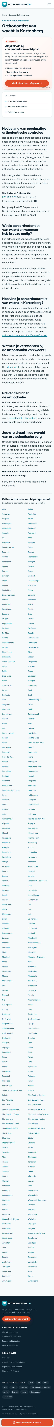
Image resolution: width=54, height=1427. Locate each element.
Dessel (5, 647)
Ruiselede (6, 1081)
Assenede (6, 542)
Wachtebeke (33, 1195)
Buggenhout (7, 623)
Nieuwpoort (7, 1004)
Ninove (5, 1009)
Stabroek (6, 1138)
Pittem (30, 1047)
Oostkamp (6, 1019)
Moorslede (32, 985)
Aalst (4, 509)
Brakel (30, 604)
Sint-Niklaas (33, 1124)
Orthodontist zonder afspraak (14, 1362)
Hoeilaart (5, 776)
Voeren (31, 1181)
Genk (30, 695)
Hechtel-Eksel (33, 738)
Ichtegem (32, 800)
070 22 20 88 (9, 197)
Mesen (5, 976)
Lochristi (5, 923)
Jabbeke (31, 809)
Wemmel (31, 1205)
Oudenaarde (7, 1033)
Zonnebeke (32, 1262)
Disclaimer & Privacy (10, 1371)
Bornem (5, 600)
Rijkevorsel (32, 1066)
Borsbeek (32, 600)
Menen (5, 966)
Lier (29, 904)
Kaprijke (31, 823)
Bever (30, 571)
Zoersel (5, 1257)
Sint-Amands (7, 1100)
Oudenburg (32, 1033)
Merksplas (32, 971)
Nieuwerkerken (34, 1000)
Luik (38, 1382)
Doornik (15, 1392)
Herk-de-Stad (7, 757)
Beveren (5, 576)
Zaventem (6, 1243)
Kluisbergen (33, 833)
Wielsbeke (6, 1224)
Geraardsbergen (34, 700)
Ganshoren (32, 685)
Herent (31, 747)
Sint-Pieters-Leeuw (10, 1128)
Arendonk (32, 533)
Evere (4, 681)
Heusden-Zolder (34, 766)
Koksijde (5, 847)
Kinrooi (5, 833)
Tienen (5, 1162)
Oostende (6, 1014)
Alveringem (6, 523)
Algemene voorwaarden (12, 1367)
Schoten (5, 1095)
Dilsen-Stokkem (8, 662)
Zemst (4, 1252)
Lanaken (31, 876)
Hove (4, 795)
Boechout (32, 585)
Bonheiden (6, 590)
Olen (30, 1009)
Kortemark (6, 852)
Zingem (31, 1252)
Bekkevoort (7, 561)
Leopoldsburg (33, 895)
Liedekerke (6, 904)
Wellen (5, 1205)
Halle (30, 723)
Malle (4, 952)
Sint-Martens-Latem (10, 1124)
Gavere (5, 690)
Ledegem (6, 890)
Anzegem (32, 528)
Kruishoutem (33, 866)
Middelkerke (7, 981)
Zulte (30, 1271)
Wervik (5, 1209)
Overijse (31, 1038)
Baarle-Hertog (8, 547)
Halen (4, 723)
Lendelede (32, 890)
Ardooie (5, 533)
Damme (31, 623)
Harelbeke (32, 733)
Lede (30, 885)
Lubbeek (31, 933)
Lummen (5, 938)
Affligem (5, 519)
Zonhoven (6, 1262)
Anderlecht (32, 523)
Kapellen (5, 823)
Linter (4, 919)
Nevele (31, 995)
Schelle (31, 1085)
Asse (30, 538)
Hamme (31, 728)
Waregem (6, 1200)
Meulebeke (32, 976)
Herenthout (32, 752)
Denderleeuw (33, 638)
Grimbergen (7, 714)
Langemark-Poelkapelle (37, 881)
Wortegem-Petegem (36, 1233)
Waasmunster (7, 1195)
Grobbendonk (33, 714)
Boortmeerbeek (8, 595)
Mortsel (5, 990)
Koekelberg (32, 842)
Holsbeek (6, 781)
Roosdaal (6, 1076)
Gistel (30, 704)
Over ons (6, 1358)
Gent (4, 700)
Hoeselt (31, 776)
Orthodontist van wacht (18, 101)
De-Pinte (5, 633)
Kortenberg (6, 857)
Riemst (5, 1066)
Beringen (31, 561)
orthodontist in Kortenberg (23, 418)
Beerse (31, 552)
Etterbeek (32, 676)
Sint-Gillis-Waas (34, 1105)
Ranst (30, 1057)
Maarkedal (32, 938)
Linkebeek (6, 914)
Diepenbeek (7, 652)
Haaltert (31, 719)
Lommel (5, 928)
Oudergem (6, 1038)
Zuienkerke (6, 1271)
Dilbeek (31, 657)
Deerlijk (31, 633)
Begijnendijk (33, 557)
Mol (3, 985)
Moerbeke (32, 981)
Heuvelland (6, 771)
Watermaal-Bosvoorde (37, 1200)
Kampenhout (7, 819)
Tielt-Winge (32, 1157)
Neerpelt (5, 995)
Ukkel (30, 1171)
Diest (30, 652)
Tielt (4, 1157)
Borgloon (31, 595)
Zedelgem (32, 1243)
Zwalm (30, 1276)
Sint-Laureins (7, 1119)
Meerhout (6, 957)
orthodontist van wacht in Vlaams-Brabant (24, 335)
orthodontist (12, 367)
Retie (30, 1062)
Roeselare (6, 1071)
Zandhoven (32, 1238)
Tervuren (5, 1152)
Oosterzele (32, 1014)
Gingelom (6, 704)
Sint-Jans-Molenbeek (11, 1109)
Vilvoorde (32, 1176)
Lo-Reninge (32, 919)
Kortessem (32, 857)
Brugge (5, 619)
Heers (4, 743)
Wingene (31, 1228)
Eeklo (4, 671)
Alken (30, 519)
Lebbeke (5, 885)
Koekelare (6, 842)
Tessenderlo (33, 1152)
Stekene (31, 1143)
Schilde (31, 1090)
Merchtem (32, 966)
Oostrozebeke (34, 1019)
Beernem (5, 552)
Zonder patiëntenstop (11, 1341)
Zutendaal (6, 1276)
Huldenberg (33, 795)
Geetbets (6, 695)
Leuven (5, 900)
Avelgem (31, 542)
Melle (30, 962)
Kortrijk (5, 862)
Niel (3, 1000)
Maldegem (32, 947)
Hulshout (5, 800)
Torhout (5, 1166)
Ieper (4, 804)
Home (4, 15)
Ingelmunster (33, 804)
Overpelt (5, 1043)
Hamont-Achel (8, 733)
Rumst (30, 1081)
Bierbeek (31, 576)
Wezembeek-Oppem (10, 1219)
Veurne (5, 1176)
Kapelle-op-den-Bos (36, 819)
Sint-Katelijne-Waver (10, 1114)
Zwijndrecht (33, 1281)
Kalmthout (32, 814)
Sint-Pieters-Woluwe (36, 1128)
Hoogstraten (7, 785)
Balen (30, 547)
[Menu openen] (49, 4)
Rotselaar (32, 1076)
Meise (4, 962)
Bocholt (5, 585)
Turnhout (5, 1171)
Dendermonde (8, 642)
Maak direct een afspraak (25, 83)
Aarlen (6, 1392)
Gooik (30, 709)
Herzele (5, 766)
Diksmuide (6, 657)
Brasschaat (6, 609)
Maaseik (5, 943)
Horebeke (32, 785)
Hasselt (5, 738)
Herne (30, 757)
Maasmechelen (34, 943)
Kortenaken (32, 852)
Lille (29, 909)
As (3, 538)
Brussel (31, 619)
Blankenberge (33, 581)
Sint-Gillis (6, 1105)
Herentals (6, 752)
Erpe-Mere (6, 676)
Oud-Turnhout (33, 1028)
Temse (5, 1147)
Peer (30, 1043)
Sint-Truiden (7, 1133)
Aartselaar (32, 514)
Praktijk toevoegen (16, 112)
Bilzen (4, 581)
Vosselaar (6, 1190)
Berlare (31, 566)
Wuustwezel (7, 1238)
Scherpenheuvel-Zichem (12, 1090)
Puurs (4, 1057)
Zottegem (6, 1267)
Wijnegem (32, 1224)
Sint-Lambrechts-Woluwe (38, 1114)
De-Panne (32, 628)
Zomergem (32, 1257)
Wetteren (6, 1214)
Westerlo (31, 1209)
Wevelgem (32, 1214)
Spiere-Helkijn (33, 1133)
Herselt (5, 761)
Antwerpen (6, 528)
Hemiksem (6, 747)
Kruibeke (5, 866)
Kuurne (5, 871)
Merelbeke (6, 971)
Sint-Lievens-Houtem (36, 1119)
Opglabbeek (7, 1024)
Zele (4, 1247)
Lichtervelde (33, 900)
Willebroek (6, 1228)
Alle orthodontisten (10, 1332)
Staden (31, 1138)
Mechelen (32, 952)
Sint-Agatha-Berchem (37, 1095)
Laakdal (31, 871)
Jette (4, 814)
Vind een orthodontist (17, 107)
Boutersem (6, 604)
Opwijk (31, 1024)
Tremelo (31, 1166)
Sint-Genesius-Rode (36, 1100)
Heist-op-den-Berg (36, 743)
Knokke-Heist (33, 838)
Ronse (30, 1071)
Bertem (5, 571)
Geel (30, 690)
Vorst (30, 1186)
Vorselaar (6, 1186)
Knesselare (6, 838)
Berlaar (5, 566)
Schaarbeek (7, 1085)
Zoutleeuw (32, 1267)
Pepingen (6, 1047)
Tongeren (32, 1162)
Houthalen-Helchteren (11, 790)
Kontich (31, 847)
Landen (5, 881)
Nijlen (30, 1004)
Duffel (4, 666)
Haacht (5, 719)
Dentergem (32, 642)
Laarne (5, 876)
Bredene (5, 614)
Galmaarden (7, 685)
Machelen (6, 947)
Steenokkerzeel (8, 1143)
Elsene (30, 671)
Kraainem (32, 862)
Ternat (30, 1147)
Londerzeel (32, 928)
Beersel (5, 557)
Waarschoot (33, 1190)
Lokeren (31, 923)
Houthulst (32, 790)
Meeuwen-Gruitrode (36, 957)
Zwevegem (6, 1281)
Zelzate (31, 1247)
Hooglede (32, 781)
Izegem (5, 809)
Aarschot (6, 514)
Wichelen (32, 1219)
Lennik (5, 895)
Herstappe (32, 761)
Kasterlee (6, 828)
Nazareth (32, 990)
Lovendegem (7, 933)
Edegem (31, 666)
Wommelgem (7, 1233)
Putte (30, 1052)
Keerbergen (33, 828)
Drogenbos (32, 662)
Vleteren (5, 1181)
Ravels (5, 1062)
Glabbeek (6, 709)
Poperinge (6, 1052)
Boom (30, 590)
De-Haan (5, 628)
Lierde (4, 909)
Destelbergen (33, 647)
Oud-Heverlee (8, 1028)
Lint (29, 914)
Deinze (5, 638)
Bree (30, 614)
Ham (4, 728)
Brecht (30, 609)
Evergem (31, 681)
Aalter (30, 509)
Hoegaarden (33, 771)
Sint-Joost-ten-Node (36, 1109)
